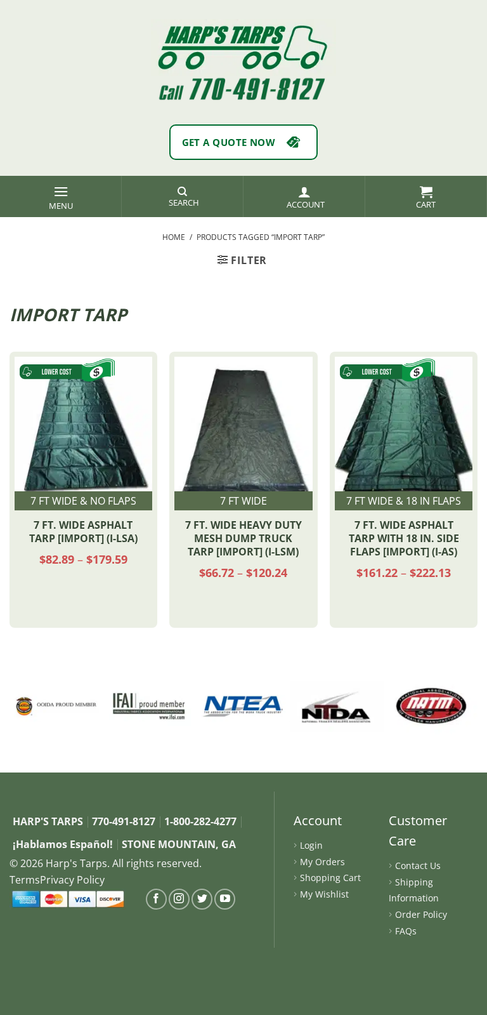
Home (173, 237)
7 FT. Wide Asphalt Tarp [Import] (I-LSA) (83, 532)
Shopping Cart (330, 878)
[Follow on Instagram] (179, 899)
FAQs (406, 931)
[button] (61, 196)
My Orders (322, 862)
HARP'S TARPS (48, 821)
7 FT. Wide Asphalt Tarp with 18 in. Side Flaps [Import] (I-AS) (404, 538)
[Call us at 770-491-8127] (243, 89)
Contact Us (418, 865)
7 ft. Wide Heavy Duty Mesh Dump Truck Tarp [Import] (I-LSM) (243, 538)
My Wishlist (324, 894)
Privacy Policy (72, 880)
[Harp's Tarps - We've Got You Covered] (243, 47)
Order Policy (421, 914)
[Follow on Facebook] (156, 899)
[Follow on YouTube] (224, 899)
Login (311, 845)
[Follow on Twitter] (202, 899)
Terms (25, 880)
